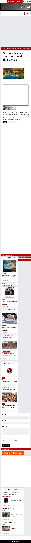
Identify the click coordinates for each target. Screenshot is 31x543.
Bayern (3, 299)
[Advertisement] (15, 31)
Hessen (3, 377)
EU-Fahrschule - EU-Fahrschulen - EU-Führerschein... (7, 337)
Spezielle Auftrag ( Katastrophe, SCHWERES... (9, 388)
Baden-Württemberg (6, 496)
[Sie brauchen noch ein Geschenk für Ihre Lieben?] (6, 107)
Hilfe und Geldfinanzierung (8, 257)
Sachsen (3, 325)
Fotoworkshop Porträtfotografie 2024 (7, 284)
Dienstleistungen (11, 48)
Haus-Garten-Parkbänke (8, 522)
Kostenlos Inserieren (15, 1)
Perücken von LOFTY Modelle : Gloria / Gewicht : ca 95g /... (17, 514)
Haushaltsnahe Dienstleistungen (6, 362)
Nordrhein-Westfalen (6, 351)
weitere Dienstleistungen (24, 48)
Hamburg (4, 273)
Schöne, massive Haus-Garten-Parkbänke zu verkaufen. (16, 528)
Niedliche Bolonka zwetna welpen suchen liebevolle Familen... (11, 493)
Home (3, 1)
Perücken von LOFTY (8, 508)
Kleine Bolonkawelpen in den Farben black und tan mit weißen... (17, 500)
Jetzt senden (6, 445)
